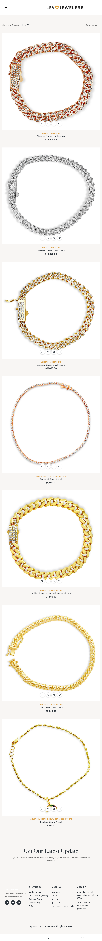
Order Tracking (34, 902)
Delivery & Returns (35, 899)
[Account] (51, 936)
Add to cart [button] (42, 123)
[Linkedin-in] (18, 902)
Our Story (56, 892)
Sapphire (68, 819)
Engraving (56, 899)
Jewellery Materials (35, 892)
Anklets (44, 133)
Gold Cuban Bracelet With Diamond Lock (51, 593)
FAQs (31, 906)
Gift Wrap (56, 896)
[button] (6, 7)
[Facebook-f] (7, 902)
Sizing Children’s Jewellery (38, 895)
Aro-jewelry (50, 926)
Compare (53, 123)
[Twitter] (13, 902)
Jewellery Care (57, 903)
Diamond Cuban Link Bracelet (51, 136)
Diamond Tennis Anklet (51, 479)
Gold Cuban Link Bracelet (51, 707)
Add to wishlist (48, 123)
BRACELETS (53, 133)
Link (59, 133)
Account (51, 939)
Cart (82, 939)
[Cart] (82, 936)
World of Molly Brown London (63, 906)
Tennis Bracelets (59, 476)
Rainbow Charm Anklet (51, 822)
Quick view (59, 123)
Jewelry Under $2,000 (55, 819)
